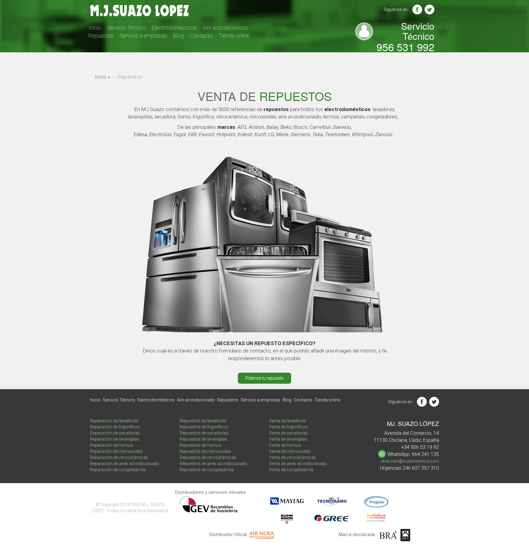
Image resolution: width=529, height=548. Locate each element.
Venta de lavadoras (287, 420)
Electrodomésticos (174, 27)
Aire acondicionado (225, 27)
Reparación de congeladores (118, 469)
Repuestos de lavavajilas (203, 439)
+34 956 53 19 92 (420, 447)
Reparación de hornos (111, 445)
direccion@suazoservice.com (410, 461)
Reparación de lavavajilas (114, 439)
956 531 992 (405, 46)
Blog (178, 35)
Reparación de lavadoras (114, 420)
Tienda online (234, 35)
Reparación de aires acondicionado (124, 463)
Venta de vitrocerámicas (292, 457)
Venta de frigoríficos (288, 426)
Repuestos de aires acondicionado (213, 463)
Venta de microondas (290, 451)
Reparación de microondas (116, 451)
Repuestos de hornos (200, 445)
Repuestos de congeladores (207, 469)
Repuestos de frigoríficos (204, 426)
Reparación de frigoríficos (115, 426)
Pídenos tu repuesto (264, 378)
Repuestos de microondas (205, 451)
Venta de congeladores (291, 469)
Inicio (94, 27)
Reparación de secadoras (115, 433)
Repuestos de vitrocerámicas (208, 457)
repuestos (295, 95)
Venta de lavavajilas (288, 439)
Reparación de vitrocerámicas (119, 457)
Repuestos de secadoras (204, 433)
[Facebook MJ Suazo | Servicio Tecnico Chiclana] (417, 9)
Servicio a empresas (143, 35)
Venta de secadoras (288, 433)
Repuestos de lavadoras (203, 420)
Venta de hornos (285, 445)
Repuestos (101, 35)
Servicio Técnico (126, 27)
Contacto (201, 35)
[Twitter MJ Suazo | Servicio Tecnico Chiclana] (429, 9)
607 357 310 (425, 468)
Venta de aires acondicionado (298, 463)
